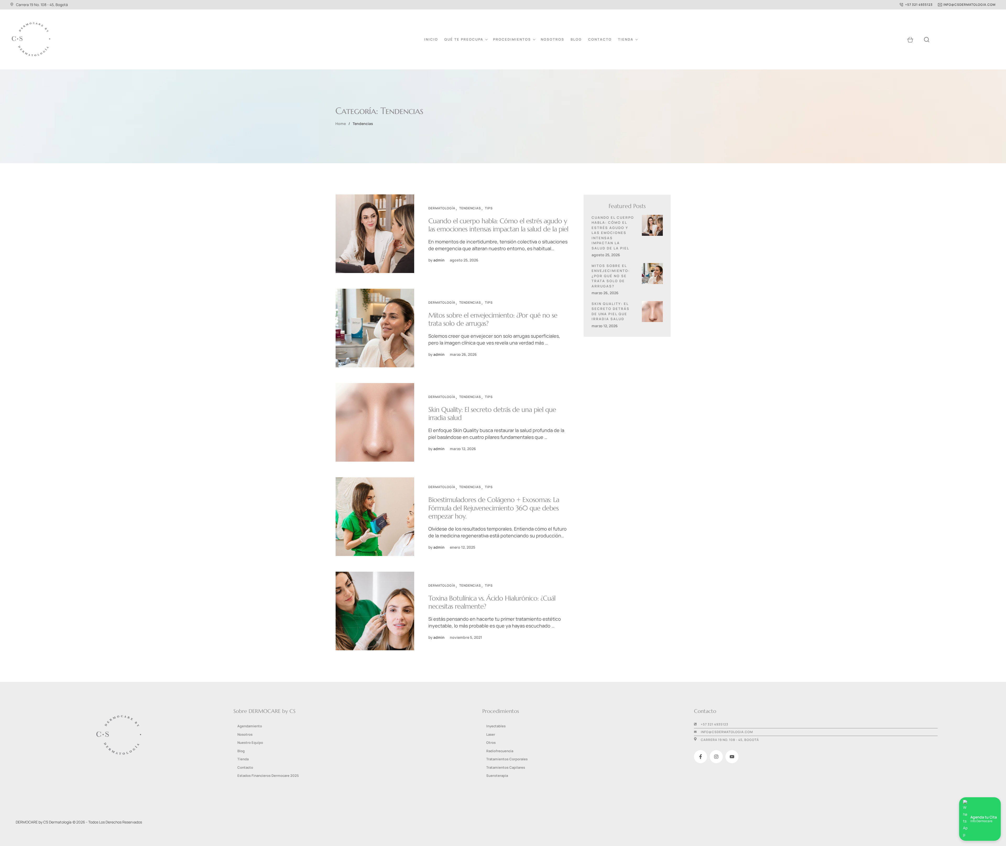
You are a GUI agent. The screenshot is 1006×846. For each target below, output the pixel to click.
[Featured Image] (375, 233)
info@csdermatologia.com (727, 732)
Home (340, 123)
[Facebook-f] (700, 756)
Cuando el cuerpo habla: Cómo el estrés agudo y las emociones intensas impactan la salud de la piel (498, 225)
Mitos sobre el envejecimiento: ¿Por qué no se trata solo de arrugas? (492, 319)
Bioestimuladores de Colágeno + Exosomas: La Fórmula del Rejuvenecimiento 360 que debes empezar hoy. (493, 507)
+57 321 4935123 (714, 724)
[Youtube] (732, 756)
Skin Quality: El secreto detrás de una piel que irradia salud (492, 413)
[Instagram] (716, 756)
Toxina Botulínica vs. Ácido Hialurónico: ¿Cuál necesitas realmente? (491, 602)
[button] (916, 4)
